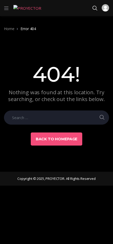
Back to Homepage (57, 139)
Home (9, 28)
